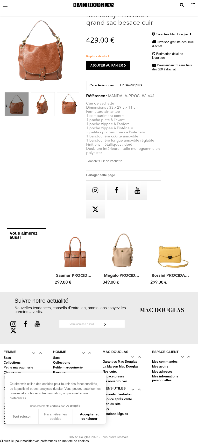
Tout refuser (22, 416)
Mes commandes (164, 361)
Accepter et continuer (89, 416)
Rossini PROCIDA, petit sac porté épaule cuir (171, 276)
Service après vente (117, 399)
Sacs (7, 358)
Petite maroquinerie (18, 367)
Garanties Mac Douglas (173, 34)
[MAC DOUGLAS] (162, 309)
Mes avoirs (160, 366)
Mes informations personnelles (165, 378)
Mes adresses (162, 371)
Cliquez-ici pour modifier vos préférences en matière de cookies (44, 441)
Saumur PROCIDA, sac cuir (75, 276)
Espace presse (113, 376)
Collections (12, 362)
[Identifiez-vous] (188, 5)
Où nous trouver (115, 381)
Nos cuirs (110, 371)
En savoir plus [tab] (131, 85)
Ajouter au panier (107, 65)
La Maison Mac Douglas (120, 366)
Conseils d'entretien (117, 394)
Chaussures (12, 372)
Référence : (96, 96)
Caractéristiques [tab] (102, 85)
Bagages (59, 372)
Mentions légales (115, 414)
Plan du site (111, 404)
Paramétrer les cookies (55, 416)
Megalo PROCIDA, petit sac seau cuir (123, 276)
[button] (57, 258)
